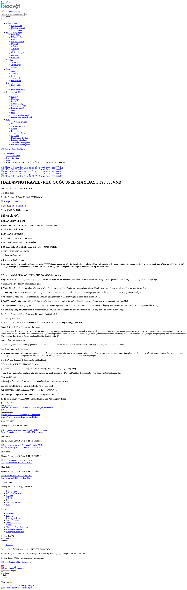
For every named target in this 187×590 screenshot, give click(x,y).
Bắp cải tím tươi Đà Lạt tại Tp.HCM (15, 478)
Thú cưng (15, 124)
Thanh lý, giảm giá (18, 133)
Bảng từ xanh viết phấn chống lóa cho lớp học (19, 417)
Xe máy (14, 74)
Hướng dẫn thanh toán (15, 532)
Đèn (13, 113)
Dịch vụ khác (16, 85)
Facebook (10, 545)
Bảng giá (9, 516)
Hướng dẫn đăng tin (14, 529)
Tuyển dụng (16, 64)
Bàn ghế (14, 101)
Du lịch (9, 160)
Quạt (13, 110)
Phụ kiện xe (16, 81)
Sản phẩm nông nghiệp (20, 145)
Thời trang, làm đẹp (19, 122)
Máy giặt (14, 97)
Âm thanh (15, 48)
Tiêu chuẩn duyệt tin (14, 522)
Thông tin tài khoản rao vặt (17, 527)
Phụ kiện (14, 55)
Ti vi (13, 51)
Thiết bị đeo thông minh (21, 53)
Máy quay (15, 46)
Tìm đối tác (15, 87)
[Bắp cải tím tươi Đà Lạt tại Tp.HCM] (16, 476)
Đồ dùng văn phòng (19, 140)
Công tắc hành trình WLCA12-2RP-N (16, 463)
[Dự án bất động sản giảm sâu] (13, 149)
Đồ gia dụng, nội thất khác (22, 117)
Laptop (14, 39)
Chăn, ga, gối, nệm (18, 106)
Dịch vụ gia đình (18, 90)
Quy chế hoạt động (13, 520)
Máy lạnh (15, 99)
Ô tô (13, 71)
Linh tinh (15, 131)
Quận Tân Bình (12, 158)
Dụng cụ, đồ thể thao (19, 138)
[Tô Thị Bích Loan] (9, 201)
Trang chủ (10, 153)
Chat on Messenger (24, 588)
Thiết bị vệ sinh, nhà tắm (21, 115)
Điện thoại (15, 35)
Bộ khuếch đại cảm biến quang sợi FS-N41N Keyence (23, 432)
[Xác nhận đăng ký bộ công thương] (16, 562)
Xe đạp (14, 76)
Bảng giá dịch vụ (13, 518)
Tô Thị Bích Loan (19, 206)
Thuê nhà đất (16, 30)
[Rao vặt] (10, 8)
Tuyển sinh (15, 62)
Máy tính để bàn (17, 42)
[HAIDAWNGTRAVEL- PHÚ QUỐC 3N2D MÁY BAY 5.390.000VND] (32, 167)
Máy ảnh (14, 44)
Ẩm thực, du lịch (18, 126)
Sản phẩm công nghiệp (20, 142)
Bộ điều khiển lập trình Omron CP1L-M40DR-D (21, 447)
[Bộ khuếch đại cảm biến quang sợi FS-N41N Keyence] (24, 430)
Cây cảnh (15, 135)
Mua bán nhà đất (18, 28)
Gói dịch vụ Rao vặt (12, 12)
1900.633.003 (6, 538)
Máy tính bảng (17, 37)
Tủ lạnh (14, 94)
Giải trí (14, 129)
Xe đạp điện (16, 78)
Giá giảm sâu (16, 26)
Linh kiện (15, 58)
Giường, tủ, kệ (17, 103)
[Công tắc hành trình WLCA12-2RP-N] (17, 460)
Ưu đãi (9, 525)
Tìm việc (14, 67)
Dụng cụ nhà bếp (18, 108)
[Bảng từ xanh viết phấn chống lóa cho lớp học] (20, 415)
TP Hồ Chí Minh (13, 156)
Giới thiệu (10, 513)
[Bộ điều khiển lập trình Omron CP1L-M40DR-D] (22, 445)
